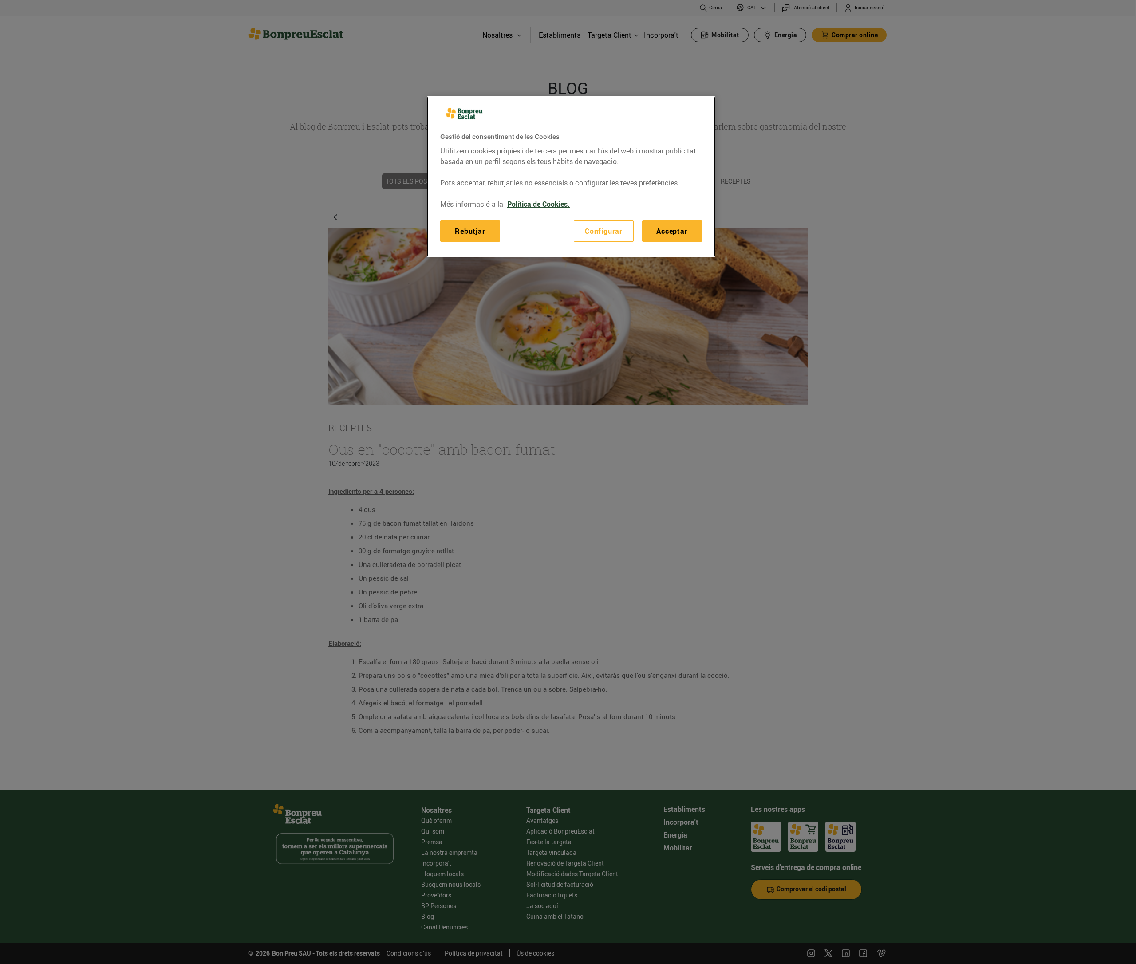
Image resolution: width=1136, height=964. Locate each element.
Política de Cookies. (538, 204)
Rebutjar (470, 231)
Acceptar (671, 231)
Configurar (604, 231)
